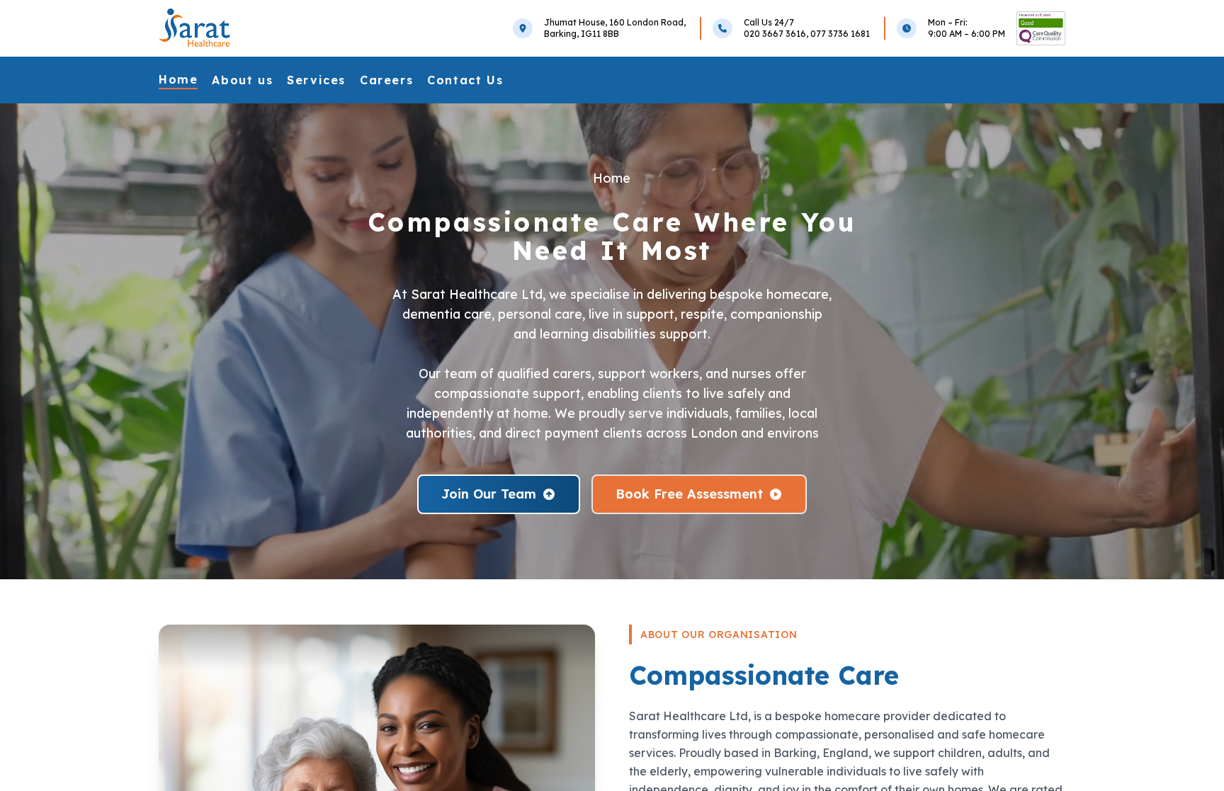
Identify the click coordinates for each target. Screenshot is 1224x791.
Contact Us (465, 80)
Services (316, 80)
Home (178, 79)
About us (242, 80)
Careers (386, 80)
